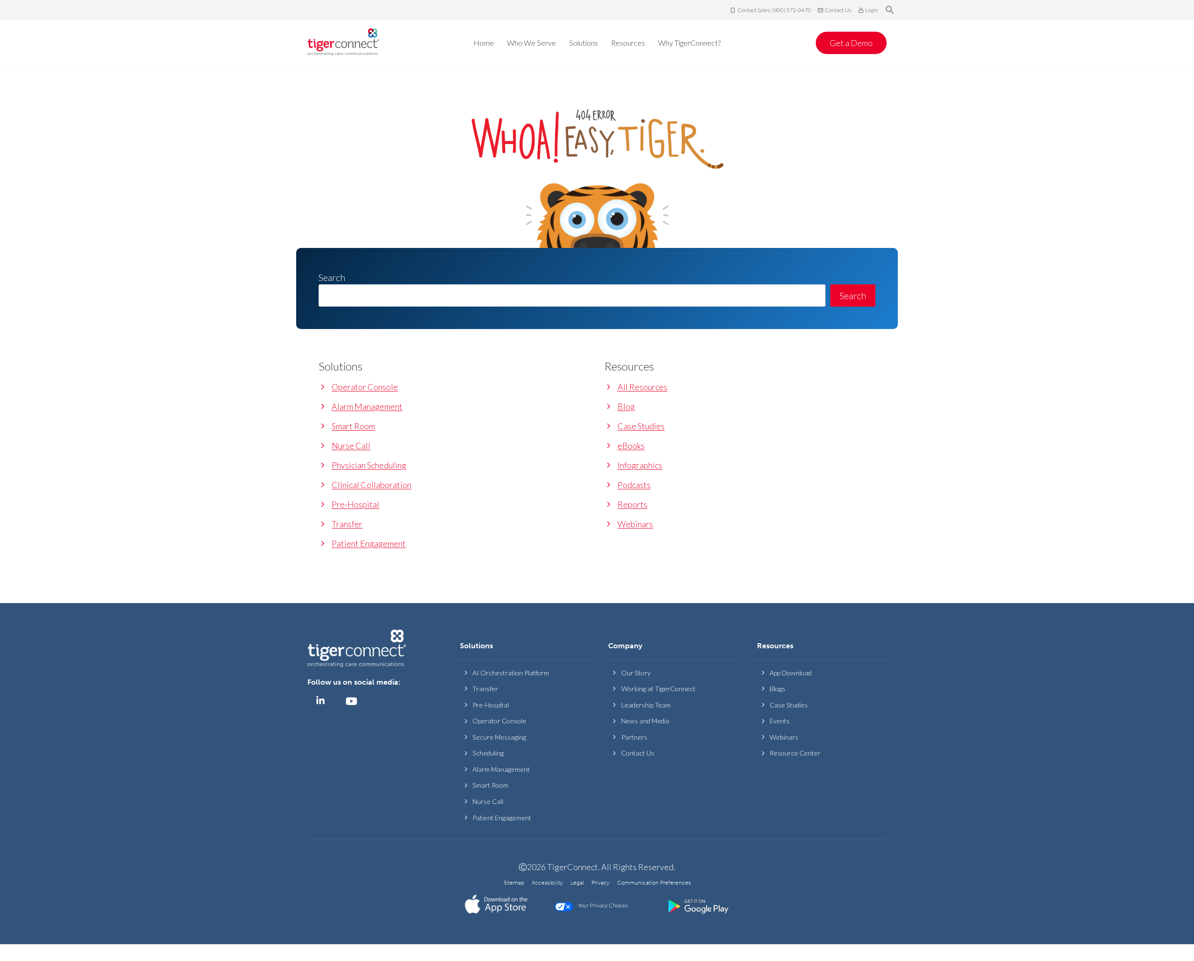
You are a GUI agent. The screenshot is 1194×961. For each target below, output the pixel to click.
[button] (890, 10)
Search (853, 295)
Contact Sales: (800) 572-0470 (774, 10)
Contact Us (838, 10)
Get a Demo (851, 43)
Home (483, 42)
